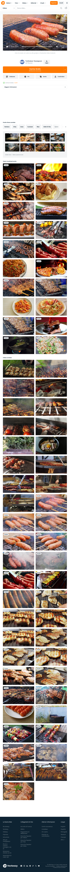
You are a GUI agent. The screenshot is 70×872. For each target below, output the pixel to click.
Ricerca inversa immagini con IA (7, 845)
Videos (24, 3)
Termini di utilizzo (48, 865)
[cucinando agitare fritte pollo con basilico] (51, 344)
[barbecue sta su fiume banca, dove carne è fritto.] (51, 714)
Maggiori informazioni (10, 86)
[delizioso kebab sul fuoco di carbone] (51, 694)
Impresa (5, 834)
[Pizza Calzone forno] (51, 267)
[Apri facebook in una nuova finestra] (21, 865)
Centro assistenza (47, 826)
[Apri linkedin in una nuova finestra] (27, 865)
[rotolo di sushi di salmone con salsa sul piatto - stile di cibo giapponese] (18, 229)
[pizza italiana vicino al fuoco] (51, 171)
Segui (46, 63)
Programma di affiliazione (25, 831)
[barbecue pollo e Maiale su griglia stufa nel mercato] (18, 771)
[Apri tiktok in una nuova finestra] (33, 865)
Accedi (61, 3)
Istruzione (6, 836)
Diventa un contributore (45, 834)
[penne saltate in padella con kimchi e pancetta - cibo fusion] (18, 306)
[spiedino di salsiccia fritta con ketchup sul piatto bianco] (18, 714)
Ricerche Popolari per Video (26, 844)
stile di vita (47, 126)
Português (62, 831)
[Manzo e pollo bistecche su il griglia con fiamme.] (18, 752)
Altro (60, 839)
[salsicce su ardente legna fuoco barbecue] (51, 464)
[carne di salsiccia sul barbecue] (51, 248)
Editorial (33, 3)
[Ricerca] (61, 8)
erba (14, 126)
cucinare (30, 126)
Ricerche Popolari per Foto (26, 840)
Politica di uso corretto (58, 866)
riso (38, 126)
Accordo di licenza (26, 826)
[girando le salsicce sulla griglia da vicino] (51, 210)
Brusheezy (6, 826)
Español (61, 828)
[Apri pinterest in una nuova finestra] (30, 865)
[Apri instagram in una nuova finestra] (24, 865)
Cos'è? (16, 83)
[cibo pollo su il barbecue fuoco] (18, 368)
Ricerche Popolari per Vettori (26, 836)
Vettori (8, 3)
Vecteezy (5, 828)
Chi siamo (45, 831)
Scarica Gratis (35, 70)
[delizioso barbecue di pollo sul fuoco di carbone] (18, 694)
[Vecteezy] (3, 3)
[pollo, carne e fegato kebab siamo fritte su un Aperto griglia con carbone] (51, 406)
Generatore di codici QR (7, 855)
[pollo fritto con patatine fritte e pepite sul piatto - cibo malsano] (51, 191)
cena (21, 126)
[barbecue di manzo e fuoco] (18, 171)
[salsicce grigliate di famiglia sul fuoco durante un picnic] (18, 248)
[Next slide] (63, 126)
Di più (42, 3)
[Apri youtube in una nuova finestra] (39, 865)
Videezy (5, 831)
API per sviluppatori (6, 839)
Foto (16, 3)
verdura (6, 126)
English (61, 826)
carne (56, 126)
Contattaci (45, 828)
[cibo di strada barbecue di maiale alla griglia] (18, 287)
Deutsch (61, 834)
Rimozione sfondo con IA (7, 851)
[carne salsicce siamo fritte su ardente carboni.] (18, 598)
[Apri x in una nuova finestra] (36, 865)
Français (62, 836)
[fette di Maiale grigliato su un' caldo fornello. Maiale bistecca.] (18, 790)
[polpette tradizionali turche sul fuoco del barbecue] (18, 210)
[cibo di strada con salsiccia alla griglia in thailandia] (51, 502)
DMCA (22, 828)
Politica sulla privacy (60, 865)
